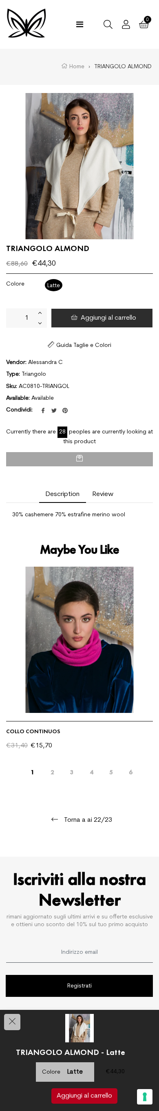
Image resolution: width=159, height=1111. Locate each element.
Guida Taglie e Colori (83, 345)
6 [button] (130, 770)
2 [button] (52, 770)
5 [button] (111, 770)
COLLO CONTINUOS (33, 731)
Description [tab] (63, 494)
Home (76, 67)
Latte (53, 286)
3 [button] (72, 770)
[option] (79, 669)
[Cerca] (108, 24)
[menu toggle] (79, 24)
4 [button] (91, 770)
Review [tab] (103, 494)
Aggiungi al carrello (84, 1096)
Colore (15, 284)
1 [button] (33, 770)
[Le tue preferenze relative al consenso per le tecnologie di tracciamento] (144, 1097)
